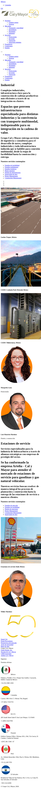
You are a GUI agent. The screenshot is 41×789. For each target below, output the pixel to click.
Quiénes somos (13, 22)
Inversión (12, 39)
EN (2, 8)
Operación (12, 40)
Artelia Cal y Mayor (7, 655)
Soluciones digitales (15, 42)
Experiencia (8, 44)
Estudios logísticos (10, 169)
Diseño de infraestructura (12, 172)
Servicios (8, 35)
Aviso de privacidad (7, 645)
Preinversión (13, 37)
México (3, 2)
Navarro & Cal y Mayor (8, 652)
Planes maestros (10, 171)
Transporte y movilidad (16, 28)
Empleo (7, 48)
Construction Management (13, 178)
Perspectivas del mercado (9, 643)
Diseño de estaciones (11, 509)
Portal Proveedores (7, 641)
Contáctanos (9, 46)
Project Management (11, 176)
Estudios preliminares (11, 167)
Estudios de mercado (11, 505)
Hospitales (12, 31)
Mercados (8, 26)
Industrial (12, 33)
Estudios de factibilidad (12, 165)
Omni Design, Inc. (6, 650)
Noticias (11, 24)
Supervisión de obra (11, 174)
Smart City (4, 639)
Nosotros (7, 21)
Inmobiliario (12, 30)
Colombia (8, 5)
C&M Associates (6, 654)
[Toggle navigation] (1, 51)
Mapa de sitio (5, 646)
